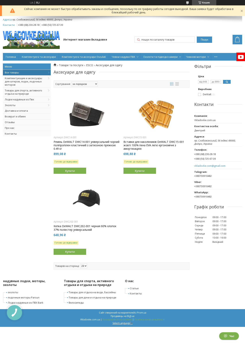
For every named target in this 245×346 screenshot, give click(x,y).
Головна (11, 56)
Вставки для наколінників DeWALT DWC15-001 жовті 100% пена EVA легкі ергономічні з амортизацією (153, 145)
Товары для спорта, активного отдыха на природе (23, 92)
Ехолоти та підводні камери (161, 56)
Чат (231, 336)
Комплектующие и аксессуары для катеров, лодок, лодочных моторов (23, 81)
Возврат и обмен (15, 116)
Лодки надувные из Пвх (19, 99)
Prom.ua (141, 312)
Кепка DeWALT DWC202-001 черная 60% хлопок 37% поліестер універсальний (85, 227)
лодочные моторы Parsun (23, 297)
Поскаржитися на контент (117, 319)
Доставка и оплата (16, 110)
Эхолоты (10, 105)
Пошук (204, 39)
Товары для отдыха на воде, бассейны (92, 292)
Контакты (11, 133)
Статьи (134, 288)
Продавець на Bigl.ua (122, 316)
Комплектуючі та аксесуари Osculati (84, 56)
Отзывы (10, 122)
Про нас (9, 128)
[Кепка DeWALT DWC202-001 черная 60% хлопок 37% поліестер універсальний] (87, 198)
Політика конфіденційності (149, 319)
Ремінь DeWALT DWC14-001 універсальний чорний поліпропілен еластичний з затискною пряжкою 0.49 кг (86, 145)
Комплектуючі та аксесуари (39, 56)
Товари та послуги (71, 65)
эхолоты (13, 292)
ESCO (89, 65)
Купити (70, 171)
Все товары (12, 72)
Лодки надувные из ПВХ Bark (25, 302)
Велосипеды (76, 302)
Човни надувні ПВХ (123, 56)
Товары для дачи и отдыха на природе (92, 297)
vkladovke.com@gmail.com (209, 165)
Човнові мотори (196, 56)
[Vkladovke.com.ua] (31, 40)
